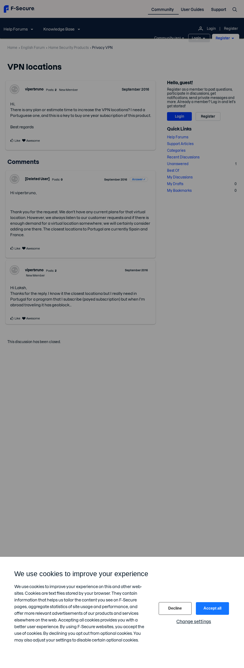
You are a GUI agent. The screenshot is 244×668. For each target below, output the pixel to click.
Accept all (212, 608)
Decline (175, 608)
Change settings (193, 621)
